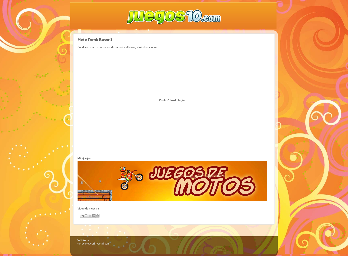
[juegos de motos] (172, 200)
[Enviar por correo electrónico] (82, 216)
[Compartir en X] (90, 216)
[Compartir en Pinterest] (97, 216)
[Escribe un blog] (86, 216)
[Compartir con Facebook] (94, 216)
